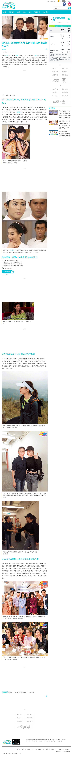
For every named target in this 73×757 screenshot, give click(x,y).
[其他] (46, 50)
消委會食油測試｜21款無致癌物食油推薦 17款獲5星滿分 (65, 134)
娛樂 (24, 12)
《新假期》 (51, 739)
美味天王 (37, 55)
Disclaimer (58, 751)
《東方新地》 (35, 741)
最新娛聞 (4, 49)
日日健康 (11, 12)
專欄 (30, 12)
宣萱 (16, 55)
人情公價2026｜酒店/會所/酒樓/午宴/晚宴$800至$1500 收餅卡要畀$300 (64, 125)
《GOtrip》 (57, 739)
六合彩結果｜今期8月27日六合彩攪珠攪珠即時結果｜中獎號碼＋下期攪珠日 (65, 114)
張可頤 (6, 55)
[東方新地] (19, 5)
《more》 (41, 741)
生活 (18, 12)
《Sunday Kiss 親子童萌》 (50, 741)
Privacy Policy (67, 751)
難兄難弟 (19, 112)
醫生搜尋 (37, 12)
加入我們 (45, 12)
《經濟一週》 (60, 741)
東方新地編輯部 (5, 52)
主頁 (4, 12)
